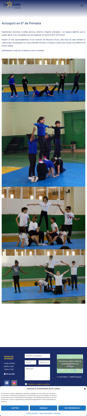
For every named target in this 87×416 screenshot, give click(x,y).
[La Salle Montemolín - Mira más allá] (12, 5)
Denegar (43, 408)
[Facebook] (7, 383)
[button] (85, 389)
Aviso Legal (56, 413)
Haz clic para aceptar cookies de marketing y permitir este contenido (70, 363)
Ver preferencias (72, 408)
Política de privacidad (45, 413)
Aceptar (15, 408)
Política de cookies (32, 413)
